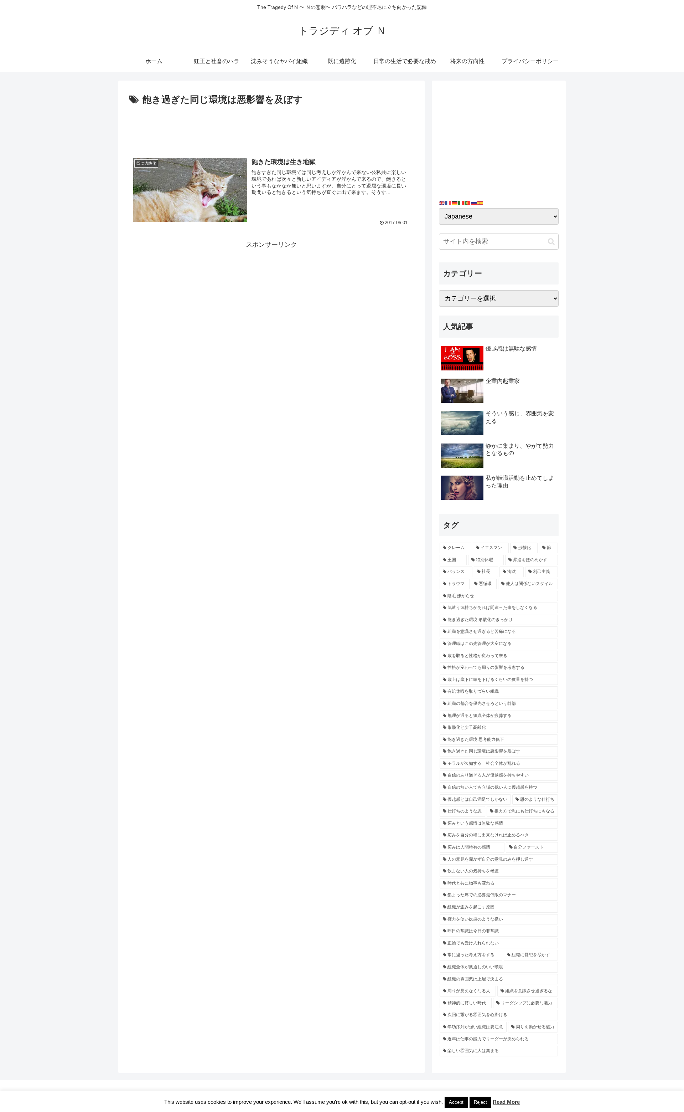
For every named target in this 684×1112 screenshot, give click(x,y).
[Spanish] (480, 202)
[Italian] (461, 202)
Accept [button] (456, 1102)
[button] (551, 241)
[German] (455, 202)
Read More (506, 1102)
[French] (448, 202)
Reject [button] (480, 1102)
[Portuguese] (468, 202)
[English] (442, 202)
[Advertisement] (271, 128)
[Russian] (474, 202)
